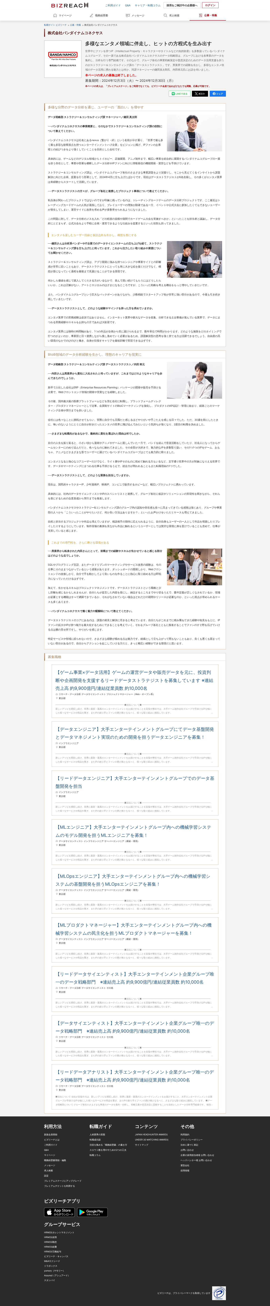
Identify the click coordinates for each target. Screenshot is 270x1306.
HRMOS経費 (50, 1246)
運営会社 (185, 1165)
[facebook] (218, 94)
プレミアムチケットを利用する (59, 1186)
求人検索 (174, 15)
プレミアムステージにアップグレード (63, 1180)
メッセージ (138, 15)
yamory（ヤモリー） (54, 1270)
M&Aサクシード (52, 1261)
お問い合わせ (187, 1150)
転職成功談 (95, 1139)
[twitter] (200, 94)
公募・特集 (210, 15)
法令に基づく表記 (189, 1144)
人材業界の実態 (97, 1134)
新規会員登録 (50, 1134)
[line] (179, 94)
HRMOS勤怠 (50, 1242)
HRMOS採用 (50, 1237)
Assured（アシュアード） (57, 1275)
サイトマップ (141, 1144)
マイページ (65, 15)
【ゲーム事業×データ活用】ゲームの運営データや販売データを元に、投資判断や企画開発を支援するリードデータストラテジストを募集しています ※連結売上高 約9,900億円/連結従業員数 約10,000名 (134, 680)
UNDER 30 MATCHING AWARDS (151, 1139)
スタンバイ (49, 1280)
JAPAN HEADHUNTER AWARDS (151, 1134)
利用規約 (185, 1134)
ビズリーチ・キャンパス (56, 1256)
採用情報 (185, 1170)
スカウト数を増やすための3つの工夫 (108, 1150)
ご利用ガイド (113, 5)
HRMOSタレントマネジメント (59, 1232)
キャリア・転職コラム (148, 5)
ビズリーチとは (52, 1139)
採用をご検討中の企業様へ (182, 5)
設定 (46, 1175)
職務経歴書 (101, 15)
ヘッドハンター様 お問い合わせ (196, 1160)
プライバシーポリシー (192, 1139)
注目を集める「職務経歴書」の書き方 (108, 1144)
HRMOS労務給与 (52, 1251)
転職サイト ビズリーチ (55, 25)
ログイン (210, 5)
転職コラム (95, 1155)
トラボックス (50, 1265)
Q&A (127, 5)
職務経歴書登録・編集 (55, 1160)
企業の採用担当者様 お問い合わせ (197, 1155)
